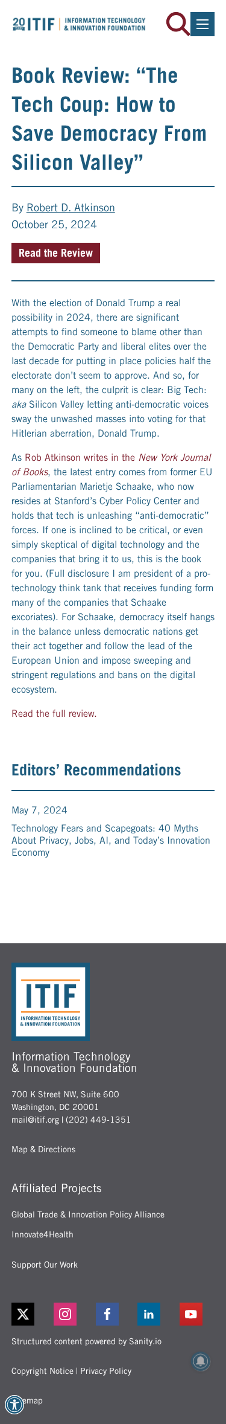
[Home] (79, 24)
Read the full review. (54, 713)
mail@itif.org (35, 1119)
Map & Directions (43, 1149)
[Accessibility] (14, 1404)
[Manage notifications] (200, 1361)
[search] (178, 24)
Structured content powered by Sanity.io (86, 1341)
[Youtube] (197, 1314)
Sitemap (27, 1400)
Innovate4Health (42, 1234)
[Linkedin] (154, 1314)
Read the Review (56, 252)
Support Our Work (44, 1264)
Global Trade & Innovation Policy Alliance (88, 1214)
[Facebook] (113, 1314)
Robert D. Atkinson (71, 207)
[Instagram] (71, 1314)
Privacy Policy (105, 1371)
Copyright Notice (42, 1371)
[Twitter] (22, 1314)
